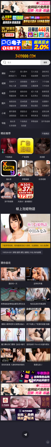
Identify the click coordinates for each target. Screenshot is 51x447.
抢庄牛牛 (45, 76)
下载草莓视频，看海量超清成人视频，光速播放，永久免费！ (25, 245)
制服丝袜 (12, 96)
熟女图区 (34, 105)
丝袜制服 (23, 86)
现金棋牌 (34, 76)
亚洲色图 (23, 101)
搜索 (45, 62)
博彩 (4, 73)
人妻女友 (34, 111)
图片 (4, 103)
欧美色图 (34, 101)
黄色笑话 (34, 115)
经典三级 (23, 96)
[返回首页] (47, 442)
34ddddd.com (25, 56)
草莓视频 (34, 121)
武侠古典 (45, 111)
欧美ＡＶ (34, 81)
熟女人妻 (12, 86)
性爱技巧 (45, 115)
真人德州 (23, 71)
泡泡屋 (23, 125)
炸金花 (23, 76)
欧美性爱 (45, 91)
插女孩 (12, 121)
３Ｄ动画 (45, 81)
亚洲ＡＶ (12, 81)
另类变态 (45, 96)
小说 (4, 113)
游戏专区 (45, 71)
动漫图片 (45, 101)
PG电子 (12, 71)
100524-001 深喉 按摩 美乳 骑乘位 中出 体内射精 (21, 252)
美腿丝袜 (12, 105)
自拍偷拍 (23, 81)
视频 (4, 83)
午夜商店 (23, 121)
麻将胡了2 (13, 76)
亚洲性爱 (12, 91)
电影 (4, 93)
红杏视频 (12, 125)
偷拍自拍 (23, 91)
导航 (4, 123)
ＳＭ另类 (45, 86)
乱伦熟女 (34, 96)
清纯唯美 (23, 105)
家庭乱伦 (23, 111)
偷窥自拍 (12, 101)
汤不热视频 (45, 121)
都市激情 (12, 111)
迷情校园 (12, 115)
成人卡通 (34, 91)
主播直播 (34, 86)
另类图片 (45, 105)
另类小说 (23, 115)
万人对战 (34, 71)
